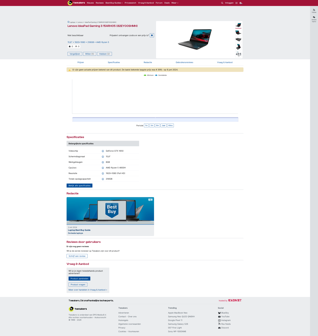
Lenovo (80, 22)
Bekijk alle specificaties (79, 185)
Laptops (72, 22)
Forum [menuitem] (159, 3)
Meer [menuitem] (174, 3)
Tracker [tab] (314, 12)
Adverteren (123, 313)
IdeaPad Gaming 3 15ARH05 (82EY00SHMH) (100, 22)
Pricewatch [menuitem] (130, 3)
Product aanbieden (79, 278)
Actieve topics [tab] (314, 20)
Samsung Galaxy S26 (178, 324)
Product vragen (78, 284)
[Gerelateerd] (68, 22)
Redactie (148, 62)
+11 (238, 54)
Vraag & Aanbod (225, 62)
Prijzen (81, 62)
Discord (225, 327)
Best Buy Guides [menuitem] (113, 3)
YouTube (225, 316)
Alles (170, 125)
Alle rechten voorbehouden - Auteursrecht (87, 317)
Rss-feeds (226, 324)
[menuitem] (222, 3)
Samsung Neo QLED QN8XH (181, 316)
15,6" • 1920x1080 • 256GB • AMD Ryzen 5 (88, 42)
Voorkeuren (133, 331)
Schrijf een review (77, 256)
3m (151, 125)
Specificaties (114, 62)
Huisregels (123, 320)
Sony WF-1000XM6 (177, 331)
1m (146, 125)
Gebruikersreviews (184, 62)
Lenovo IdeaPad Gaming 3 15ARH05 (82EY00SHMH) (103, 26)
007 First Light (175, 327)
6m (157, 125)
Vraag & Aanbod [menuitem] (146, 3)
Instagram (226, 320)
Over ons (132, 316)
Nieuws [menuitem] (90, 3)
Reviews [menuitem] (100, 3)
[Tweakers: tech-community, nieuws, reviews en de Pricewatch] (76, 3)
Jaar (163, 125)
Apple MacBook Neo (177, 313)
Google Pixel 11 (175, 320)
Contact (122, 316)
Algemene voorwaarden (129, 324)
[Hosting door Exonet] (230, 301)
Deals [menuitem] (167, 3)
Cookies (122, 331)
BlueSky (225, 313)
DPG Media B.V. (99, 315)
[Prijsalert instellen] (152, 35)
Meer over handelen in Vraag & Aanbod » (88, 289)
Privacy (121, 327)
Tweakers (73, 315)
